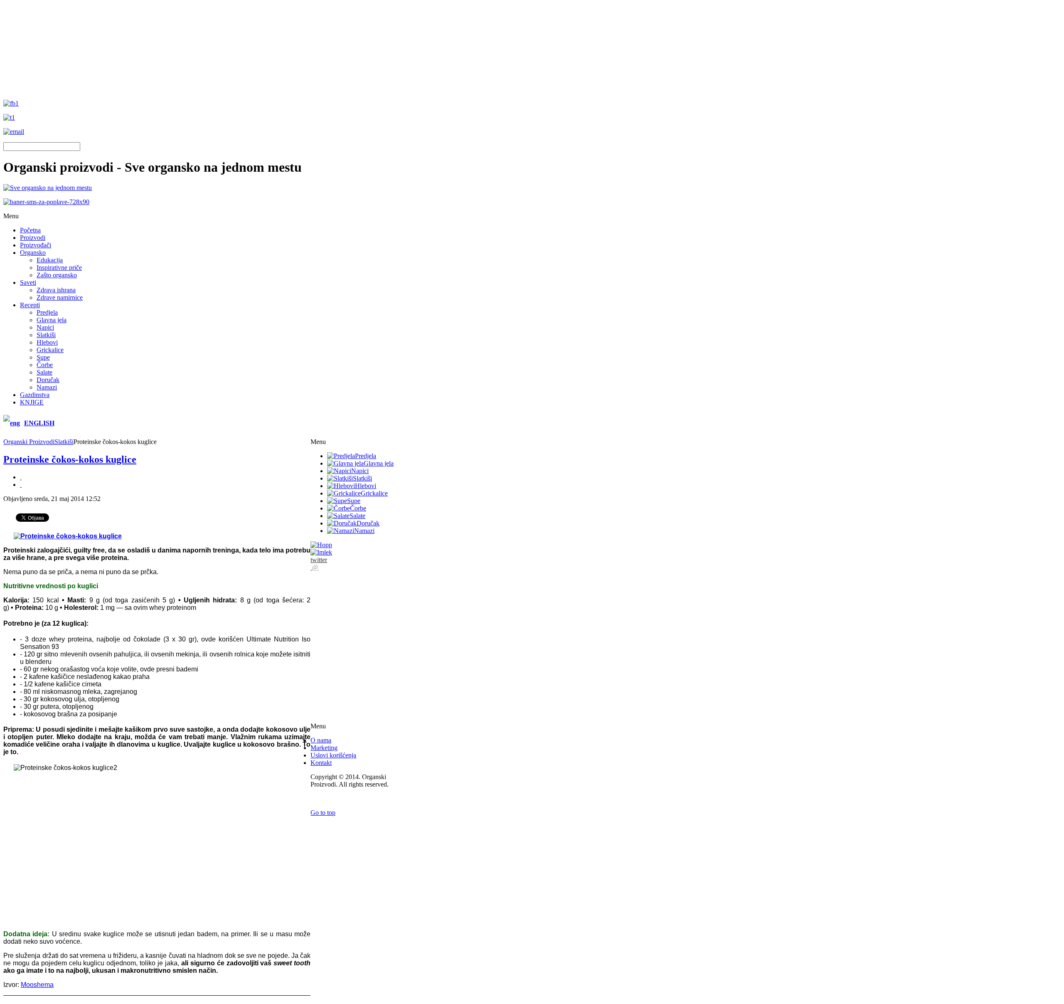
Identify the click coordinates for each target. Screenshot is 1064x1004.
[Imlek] (321, 552)
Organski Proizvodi (28, 441)
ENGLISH (39, 423)
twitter (318, 559)
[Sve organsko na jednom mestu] (47, 187)
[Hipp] (321, 544)
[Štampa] (21, 477)
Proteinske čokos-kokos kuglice (69, 459)
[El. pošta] (21, 484)
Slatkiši (64, 441)
